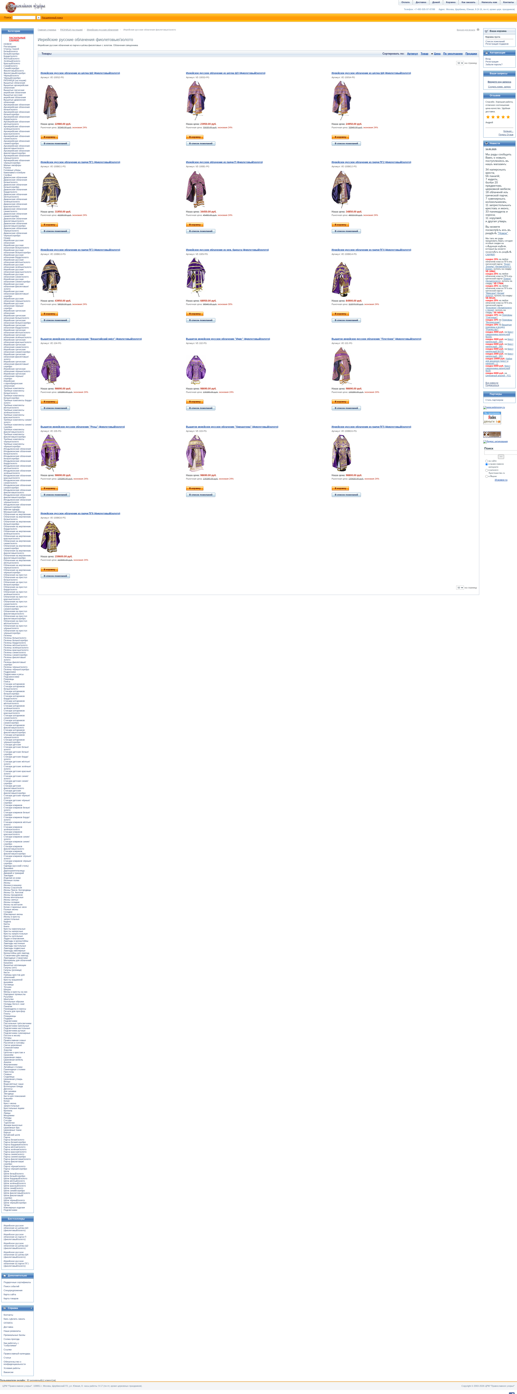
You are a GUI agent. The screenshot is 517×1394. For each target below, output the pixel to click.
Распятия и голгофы (14, 1043)
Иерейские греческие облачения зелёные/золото (17, 336)
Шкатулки (9, 999)
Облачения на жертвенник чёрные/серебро (17, 571)
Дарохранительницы (14, 870)
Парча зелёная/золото (15, 1149)
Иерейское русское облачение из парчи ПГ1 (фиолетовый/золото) (80, 162)
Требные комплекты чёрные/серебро (14, 445)
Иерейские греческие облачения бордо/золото (16, 326)
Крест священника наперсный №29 (497, 368)
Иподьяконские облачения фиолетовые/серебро (17, 496)
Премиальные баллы (14, 1335)
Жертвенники (10, 1064)
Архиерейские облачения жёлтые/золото (17, 122)
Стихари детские (12, 744)
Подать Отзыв (506, 134)
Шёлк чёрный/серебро (15, 1202)
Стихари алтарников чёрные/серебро (14, 741)
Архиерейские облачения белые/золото (17, 108)
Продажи (471, 53)
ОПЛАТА (8, 1323)
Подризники (10, 672)
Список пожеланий (495, 41)
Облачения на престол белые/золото (15, 578)
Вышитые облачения (14, 83)
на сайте (493, 461)
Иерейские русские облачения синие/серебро (17, 280)
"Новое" (503, 233)
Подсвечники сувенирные (17, 1033)
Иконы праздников (13, 895)
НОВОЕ (8, 44)
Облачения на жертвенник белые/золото (17, 518)
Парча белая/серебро (15, 1142)
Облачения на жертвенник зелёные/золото (17, 532)
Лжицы (7, 1113)
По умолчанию (453, 53)
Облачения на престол (15, 575)
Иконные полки (11, 880)
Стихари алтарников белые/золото (14, 687)
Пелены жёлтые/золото (15, 645)
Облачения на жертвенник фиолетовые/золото (17, 551)
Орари (7, 238)
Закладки (8, 875)
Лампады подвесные (14, 948)
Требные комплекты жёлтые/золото (14, 406)
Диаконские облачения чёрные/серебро (15, 234)
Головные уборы (12, 170)
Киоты (7, 924)
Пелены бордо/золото (15, 643)
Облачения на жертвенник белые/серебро (17, 522)
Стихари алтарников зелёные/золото (14, 707)
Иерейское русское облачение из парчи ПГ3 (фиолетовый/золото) (80, 249)
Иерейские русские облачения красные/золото (17, 270)
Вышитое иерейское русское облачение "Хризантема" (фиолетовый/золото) (232, 426)
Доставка (8, 1327)
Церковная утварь (13, 1079)
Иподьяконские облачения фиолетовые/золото (17, 491)
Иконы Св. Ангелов (13, 892)
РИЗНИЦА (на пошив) (71, 29)
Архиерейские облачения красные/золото (17, 132)
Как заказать (468, 2)
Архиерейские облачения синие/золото (17, 137)
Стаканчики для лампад (16, 955)
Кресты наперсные (13, 931)
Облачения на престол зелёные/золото (15, 593)
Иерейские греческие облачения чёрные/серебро (15, 376)
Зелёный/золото (12, 61)
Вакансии (8, 1372)
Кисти (6, 972)
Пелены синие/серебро (15, 655)
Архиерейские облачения (17, 104)
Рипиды (8, 1118)
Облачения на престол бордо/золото (15, 588)
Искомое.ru (501, 480)
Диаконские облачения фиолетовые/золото (15, 219)
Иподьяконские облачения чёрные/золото (17, 501)
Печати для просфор (14, 1011)
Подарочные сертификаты (17, 1282)
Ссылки (8, 1349)
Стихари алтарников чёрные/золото (14, 736)
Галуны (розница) (13, 970)
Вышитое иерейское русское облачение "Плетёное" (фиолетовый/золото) (376, 339)
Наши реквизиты (12, 1331)
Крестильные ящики (14, 1108)
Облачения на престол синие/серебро (15, 607)
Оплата (405, 2)
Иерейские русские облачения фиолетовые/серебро (16, 293)
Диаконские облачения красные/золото (15, 205)
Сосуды (8, 1120)
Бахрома (8, 963)
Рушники (8, 996)
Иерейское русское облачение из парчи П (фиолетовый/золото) (224, 162)
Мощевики (9, 1115)
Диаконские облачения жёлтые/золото (15, 195)
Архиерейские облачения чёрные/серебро (17, 161)
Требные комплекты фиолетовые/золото (14, 430)
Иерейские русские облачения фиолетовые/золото (16, 286)
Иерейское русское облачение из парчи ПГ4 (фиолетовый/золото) (371, 249)
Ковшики (8, 1098)
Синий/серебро (11, 68)
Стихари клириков (13, 805)
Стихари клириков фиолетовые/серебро (15, 852)
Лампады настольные (15, 946)
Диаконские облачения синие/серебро (15, 215)
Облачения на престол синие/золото (15, 602)
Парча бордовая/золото (16, 1144)
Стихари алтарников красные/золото (14, 711)
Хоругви (8, 1050)
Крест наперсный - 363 (499, 354)
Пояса (7, 681)
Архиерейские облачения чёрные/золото (17, 156)
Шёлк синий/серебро (14, 1190)
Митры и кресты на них (15, 992)
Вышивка (8, 868)
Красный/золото (12, 63)
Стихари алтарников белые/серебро (14, 692)
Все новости (491, 383)
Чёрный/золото (11, 75)
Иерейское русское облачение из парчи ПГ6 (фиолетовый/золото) (80, 513)
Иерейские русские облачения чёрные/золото (17, 299)
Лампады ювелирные (14, 950)
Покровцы (9, 679)
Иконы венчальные (13, 897)
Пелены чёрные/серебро (16, 669)
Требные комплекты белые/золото (14, 391)
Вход (488, 59)
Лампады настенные (14, 943)
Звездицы (9, 1093)
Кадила (7, 921)
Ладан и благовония (14, 938)
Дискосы (8, 1089)
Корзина (450, 2)
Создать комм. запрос (499, 86)
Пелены (8, 635)
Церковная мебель (13, 1059)
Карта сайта (10, 1294)
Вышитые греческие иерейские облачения (15, 91)
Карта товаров (11, 1298)
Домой (436, 2)
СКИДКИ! (490, 254)
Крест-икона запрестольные (11, 1104)
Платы (7, 1013)
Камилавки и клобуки (14, 172)
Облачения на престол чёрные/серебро (15, 631)
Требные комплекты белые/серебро (14, 396)
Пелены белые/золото (15, 638)
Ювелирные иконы (13, 914)
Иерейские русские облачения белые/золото (16, 246)
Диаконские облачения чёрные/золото (15, 229)
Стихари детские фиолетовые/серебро (15, 791)
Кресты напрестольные (16, 933)
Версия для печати (466, 30)
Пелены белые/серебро (16, 640)
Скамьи (8, 1074)
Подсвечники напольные (16, 1026)
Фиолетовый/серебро (14, 73)
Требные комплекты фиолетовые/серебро (15, 435)
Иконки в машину (13, 885)
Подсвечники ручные (14, 1030)
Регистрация (491, 61)
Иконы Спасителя (13, 887)
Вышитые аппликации (15, 965)
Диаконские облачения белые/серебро (15, 185)
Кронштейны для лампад (16, 953)
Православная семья (15, 1040)
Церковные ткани (12, 1130)
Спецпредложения (13, 1290)
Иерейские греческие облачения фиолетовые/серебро (16, 364)
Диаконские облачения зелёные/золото (15, 200)
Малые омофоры (12, 165)
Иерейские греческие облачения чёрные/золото (17, 370)
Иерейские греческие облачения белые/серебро (17, 321)
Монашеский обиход (14, 512)
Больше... (508, 131)
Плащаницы (10, 1016)
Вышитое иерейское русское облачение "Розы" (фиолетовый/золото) (83, 426)
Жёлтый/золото (11, 58)
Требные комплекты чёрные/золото (14, 440)
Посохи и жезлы (12, 1035)
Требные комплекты (14, 388)
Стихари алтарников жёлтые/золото (14, 702)
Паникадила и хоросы (15, 1009)
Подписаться (492, 385)
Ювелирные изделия (14, 1207)
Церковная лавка (12, 1057)
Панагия (8, 1006)
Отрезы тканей (11, 49)
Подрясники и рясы (14, 674)
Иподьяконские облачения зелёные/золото (17, 471)
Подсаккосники (11, 676)
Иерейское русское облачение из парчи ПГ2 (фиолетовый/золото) (371, 162)
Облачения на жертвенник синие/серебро (17, 547)
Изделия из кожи (12, 878)
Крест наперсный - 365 (499, 345)
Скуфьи (8, 175)
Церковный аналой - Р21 (498, 375)
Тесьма (7, 987)
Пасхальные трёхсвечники (17, 1023)
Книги (6, 926)
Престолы (9, 1072)
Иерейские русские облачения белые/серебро (17, 251)
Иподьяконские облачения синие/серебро (17, 486)
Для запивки (10, 1091)
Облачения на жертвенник (17, 514)
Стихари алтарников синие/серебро (14, 721)
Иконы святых (11, 899)
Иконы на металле (13, 904)
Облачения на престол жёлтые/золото (15, 622)
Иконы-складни (11, 902)
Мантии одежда (11, 509)
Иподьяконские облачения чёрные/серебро (17, 505)
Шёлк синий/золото (13, 1188)
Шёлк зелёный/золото (15, 1183)
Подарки (8, 1018)
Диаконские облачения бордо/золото (15, 190)
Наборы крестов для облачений (14, 976)
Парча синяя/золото (14, 1154)
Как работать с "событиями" (11, 1344)
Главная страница (47, 29)
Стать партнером (494, 400)
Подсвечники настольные (17, 1028)
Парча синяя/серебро (15, 1156)
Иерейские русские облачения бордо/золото (16, 256)
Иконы (7, 883)
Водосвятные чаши (13, 1084)
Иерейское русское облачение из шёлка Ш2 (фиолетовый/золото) (80, 73)
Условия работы (12, 1368)
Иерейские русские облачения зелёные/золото (17, 265)
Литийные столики (13, 1067)
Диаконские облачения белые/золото (15, 181)
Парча (7, 1137)
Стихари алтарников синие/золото (14, 716)
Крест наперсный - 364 (499, 340)
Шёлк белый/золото (14, 1173)
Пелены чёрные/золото (15, 667)
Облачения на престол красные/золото (15, 597)
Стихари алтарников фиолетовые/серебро (15, 731)
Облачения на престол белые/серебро (15, 583)
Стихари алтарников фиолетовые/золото (14, 726)
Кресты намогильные (14, 929)
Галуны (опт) (10, 967)
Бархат (7, 1132)
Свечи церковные (13, 1045)
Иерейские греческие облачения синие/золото (16, 345)
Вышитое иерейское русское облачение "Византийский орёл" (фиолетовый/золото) (91, 339)
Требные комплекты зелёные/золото (14, 411)
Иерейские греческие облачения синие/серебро (17, 350)
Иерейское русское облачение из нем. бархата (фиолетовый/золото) (227, 249)
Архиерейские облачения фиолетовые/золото (17, 147)
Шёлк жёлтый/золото (14, 1181)
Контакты (8, 1315)
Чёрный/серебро (12, 78)
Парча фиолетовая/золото (17, 1159)
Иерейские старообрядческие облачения (13, 383)
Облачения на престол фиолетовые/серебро (15, 617)
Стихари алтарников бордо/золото (14, 697)
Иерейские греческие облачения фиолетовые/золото (16, 356)
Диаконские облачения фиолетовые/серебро (15, 224)
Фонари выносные (13, 1125)
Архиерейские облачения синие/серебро (17, 142)
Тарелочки (9, 1123)
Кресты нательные (13, 936)
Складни (8, 912)
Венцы (7, 1081)
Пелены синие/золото (15, 652)
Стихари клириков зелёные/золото (13, 828)
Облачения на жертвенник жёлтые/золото (17, 561)
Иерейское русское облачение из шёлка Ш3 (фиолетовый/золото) (225, 73)
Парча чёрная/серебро (15, 1169)
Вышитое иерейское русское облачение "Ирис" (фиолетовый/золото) (228, 339)
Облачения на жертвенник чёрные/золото (17, 566)
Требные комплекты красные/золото (14, 416)
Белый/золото (11, 51)
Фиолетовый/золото (14, 70)
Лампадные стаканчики (16, 958)
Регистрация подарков (497, 44)
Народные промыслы (15, 994)
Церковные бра (11, 1127)
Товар (424, 53)
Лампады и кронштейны (16, 941)
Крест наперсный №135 (499, 350)
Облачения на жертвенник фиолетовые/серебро (17, 556)
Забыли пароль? (493, 64)
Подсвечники (10, 1021)
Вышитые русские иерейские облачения (15, 96)
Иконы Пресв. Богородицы (17, 890)
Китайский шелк (12, 1135)
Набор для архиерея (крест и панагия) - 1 (498, 361)
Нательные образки (14, 1001)
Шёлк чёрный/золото (14, 1200)
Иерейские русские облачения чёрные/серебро (14, 305)
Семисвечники (11, 1047)
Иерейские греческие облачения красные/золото (17, 341)
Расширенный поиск (52, 17)
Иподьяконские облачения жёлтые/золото (17, 467)
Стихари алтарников (14, 684)
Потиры (8, 1038)
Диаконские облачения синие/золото (15, 210)
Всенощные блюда (13, 1086)
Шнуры (7, 989)
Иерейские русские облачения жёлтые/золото (17, 261)
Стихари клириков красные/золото (13, 833)
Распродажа (10, 46)
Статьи (7, 1357)
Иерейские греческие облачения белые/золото (16, 316)
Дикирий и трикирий (14, 873)
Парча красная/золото (15, 1152)
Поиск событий (11, 1286)
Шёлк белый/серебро (14, 1176)
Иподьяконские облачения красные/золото (17, 476)
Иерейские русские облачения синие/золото (16, 275)
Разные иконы (11, 909)
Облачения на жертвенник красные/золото (17, 537)
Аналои (7, 1062)
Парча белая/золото (14, 1139)
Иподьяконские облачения (17, 449)
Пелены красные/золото (16, 650)
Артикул (412, 53)
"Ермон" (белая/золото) (498, 279)
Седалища (9, 1076)
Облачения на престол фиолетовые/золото (15, 612)
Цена (437, 53)
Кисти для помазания (14, 1096)
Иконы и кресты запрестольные (12, 917)
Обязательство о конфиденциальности (15, 1362)
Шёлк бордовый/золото (15, 1178)
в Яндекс (493, 476)
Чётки (6, 1205)
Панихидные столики (14, 1069)
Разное (7, 167)
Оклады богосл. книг (14, 1004)
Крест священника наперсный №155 (499, 334)
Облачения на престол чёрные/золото (15, 627)
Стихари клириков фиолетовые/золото (14, 847)
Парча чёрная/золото (14, 1166)
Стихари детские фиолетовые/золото (14, 787)
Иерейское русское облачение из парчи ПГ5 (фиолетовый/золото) (371, 426)
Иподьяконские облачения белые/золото (17, 452)
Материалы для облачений (17, 960)
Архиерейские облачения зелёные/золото (17, 127)
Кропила (8, 1110)
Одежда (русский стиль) (16, 866)
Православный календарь (17, 1353)
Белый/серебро (11, 54)
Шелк (6, 1171)
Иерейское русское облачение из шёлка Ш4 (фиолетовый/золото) (371, 73)
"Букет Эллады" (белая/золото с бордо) (498, 266)
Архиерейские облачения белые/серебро (17, 113)
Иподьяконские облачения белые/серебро (17, 457)
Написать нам (489, 2)
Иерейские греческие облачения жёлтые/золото (17, 331)
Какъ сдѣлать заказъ (14, 1319)
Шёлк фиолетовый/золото (17, 1193)
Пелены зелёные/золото (16, 647)
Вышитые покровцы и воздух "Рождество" (498, 327)
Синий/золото (11, 66)
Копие (7, 1101)
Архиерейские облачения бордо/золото (17, 118)
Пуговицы (9, 984)
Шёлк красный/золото (15, 1186)
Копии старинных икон (15, 907)
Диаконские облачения (15, 177)
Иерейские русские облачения (102, 29)
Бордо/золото (10, 56)
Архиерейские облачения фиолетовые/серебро (17, 151)
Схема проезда (11, 1339)
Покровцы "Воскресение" (498, 321)
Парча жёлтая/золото (14, 1147)
